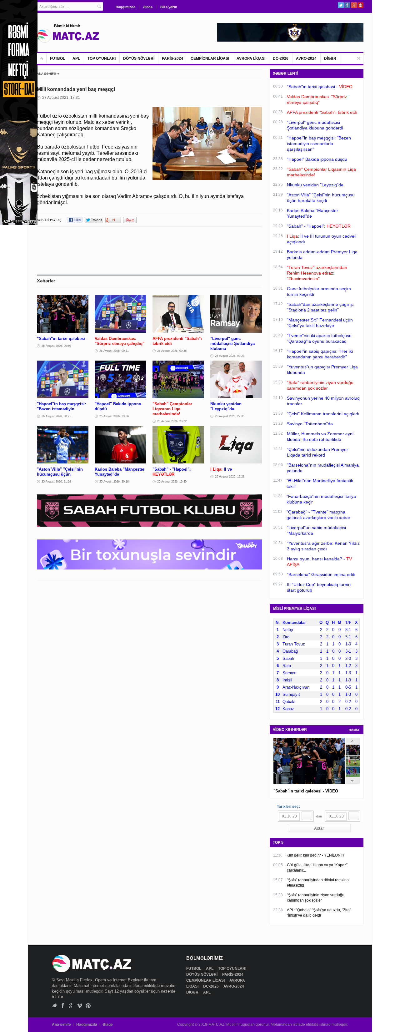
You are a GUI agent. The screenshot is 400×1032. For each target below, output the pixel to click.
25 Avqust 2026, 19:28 (229, 476)
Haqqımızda (125, 7)
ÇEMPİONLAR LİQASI (210, 58)
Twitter (341, 5)
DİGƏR (330, 58)
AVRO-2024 (306, 58)
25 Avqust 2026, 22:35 (229, 416)
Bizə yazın (168, 7)
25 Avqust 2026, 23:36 (114, 416)
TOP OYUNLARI (102, 58)
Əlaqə (147, 7)
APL (76, 58)
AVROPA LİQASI (251, 58)
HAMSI (354, 729)
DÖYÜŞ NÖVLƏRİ (138, 58)
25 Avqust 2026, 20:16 (114, 481)
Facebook (347, 5)
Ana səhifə (61, 1024)
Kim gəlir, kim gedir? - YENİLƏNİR (315, 855)
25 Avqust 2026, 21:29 (56, 481)
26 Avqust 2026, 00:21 (56, 416)
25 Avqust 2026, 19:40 (172, 481)
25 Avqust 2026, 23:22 (172, 421)
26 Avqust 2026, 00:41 (114, 350)
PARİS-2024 (172, 58)
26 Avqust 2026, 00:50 (56, 345)
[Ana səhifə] (42, 58)
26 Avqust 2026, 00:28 (229, 355)
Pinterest (360, 5)
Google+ (354, 5)
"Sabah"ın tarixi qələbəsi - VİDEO (305, 791)
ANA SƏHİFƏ (46, 73)
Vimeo (79, 1005)
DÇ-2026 (280, 58)
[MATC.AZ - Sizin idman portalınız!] (68, 36)
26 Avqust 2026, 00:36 (172, 350)
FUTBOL (57, 58)
